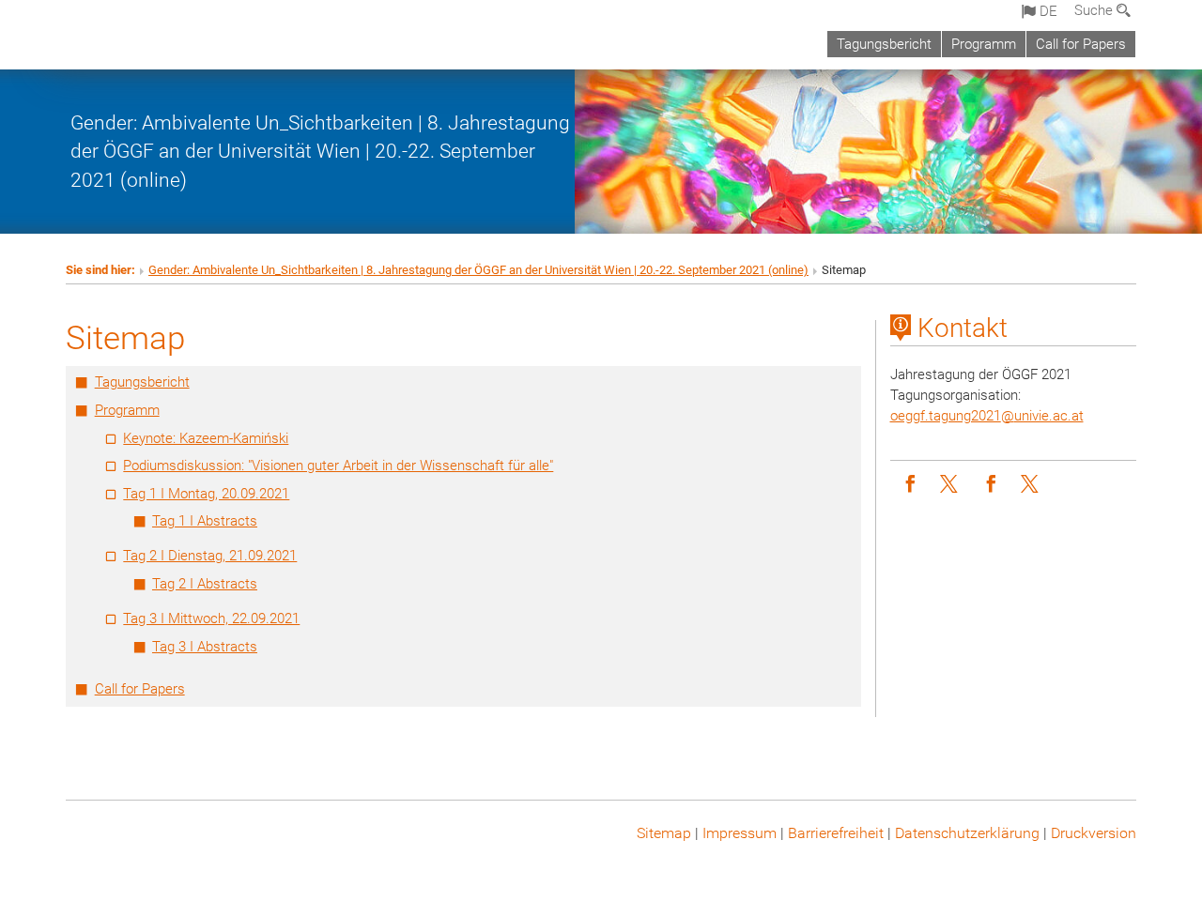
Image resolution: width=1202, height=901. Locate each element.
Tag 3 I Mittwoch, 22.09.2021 (211, 618)
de (1046, 11)
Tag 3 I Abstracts (204, 646)
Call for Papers (1081, 44)
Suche (1095, 10)
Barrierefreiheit (836, 833)
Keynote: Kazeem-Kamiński (205, 438)
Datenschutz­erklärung (967, 833)
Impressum (739, 833)
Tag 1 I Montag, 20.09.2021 (206, 493)
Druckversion (1093, 833)
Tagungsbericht (884, 44)
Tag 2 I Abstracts (204, 583)
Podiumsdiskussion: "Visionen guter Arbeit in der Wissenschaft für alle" (338, 465)
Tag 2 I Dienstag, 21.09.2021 (210, 555)
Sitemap (664, 833)
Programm (983, 44)
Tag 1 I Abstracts (204, 520)
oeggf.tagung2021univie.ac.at (987, 415)
